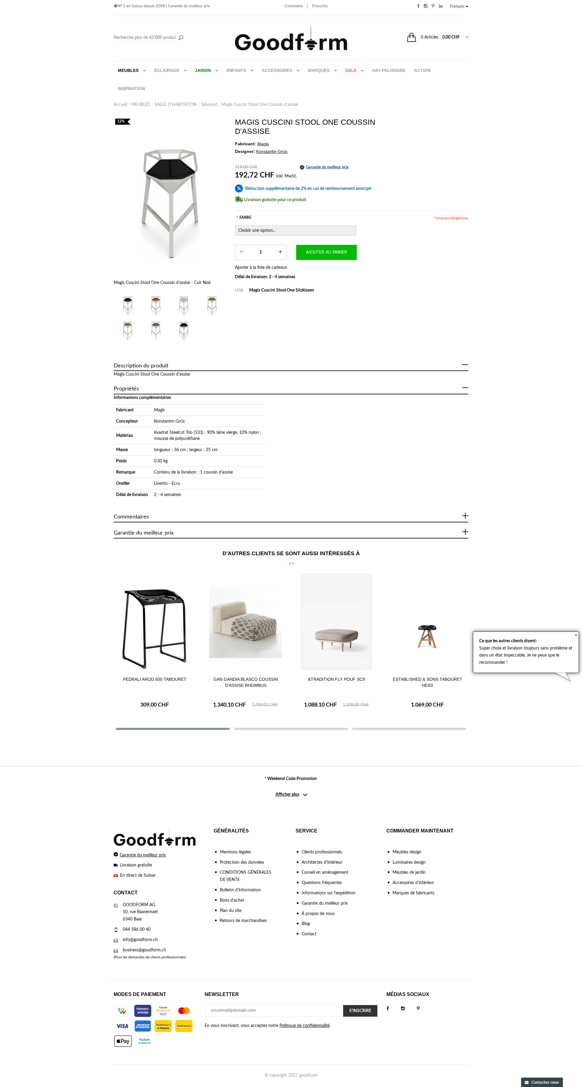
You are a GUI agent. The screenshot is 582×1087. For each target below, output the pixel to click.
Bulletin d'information (240, 890)
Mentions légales (235, 852)
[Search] (149, 38)
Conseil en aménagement (325, 872)
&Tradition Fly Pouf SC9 (336, 679)
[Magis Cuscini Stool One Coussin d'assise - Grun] (212, 305)
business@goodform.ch (144, 950)
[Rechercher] (180, 38)
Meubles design (407, 852)
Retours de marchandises (243, 921)
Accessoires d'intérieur (413, 883)
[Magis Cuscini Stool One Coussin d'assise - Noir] (183, 330)
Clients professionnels (322, 852)
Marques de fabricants (413, 893)
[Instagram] (409, 1008)
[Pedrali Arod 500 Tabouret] (154, 621)
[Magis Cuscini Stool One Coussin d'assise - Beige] (183, 305)
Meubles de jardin (409, 872)
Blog (306, 924)
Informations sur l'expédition (329, 893)
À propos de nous (318, 914)
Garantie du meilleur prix (189, 6)
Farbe (243, 218)
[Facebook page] (393, 1008)
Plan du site (230, 911)
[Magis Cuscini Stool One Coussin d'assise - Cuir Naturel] (156, 305)
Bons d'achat (232, 900)
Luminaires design (409, 862)
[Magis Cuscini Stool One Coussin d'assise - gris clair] (156, 330)
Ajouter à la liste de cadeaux (261, 267)
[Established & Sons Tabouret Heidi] (427, 621)
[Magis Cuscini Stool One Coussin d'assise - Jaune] (127, 330)
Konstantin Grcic (169, 421)
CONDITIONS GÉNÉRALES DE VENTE (245, 876)
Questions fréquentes (322, 883)
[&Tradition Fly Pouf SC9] (336, 621)
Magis (159, 410)
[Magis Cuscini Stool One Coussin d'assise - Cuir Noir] (170, 203)
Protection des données (242, 862)
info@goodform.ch (140, 940)
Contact (309, 934)
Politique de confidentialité (304, 1026)
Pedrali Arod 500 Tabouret (154, 679)
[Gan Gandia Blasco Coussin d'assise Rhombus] (245, 621)
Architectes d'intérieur (322, 862)
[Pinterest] (424, 1008)
